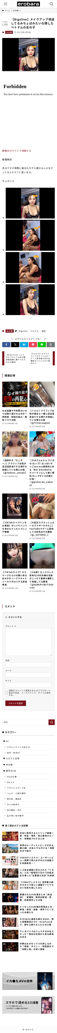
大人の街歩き (13, 804)
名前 (7, 660)
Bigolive (23, 331)
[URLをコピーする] (51, 344)
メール (8, 670)
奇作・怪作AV (13, 752)
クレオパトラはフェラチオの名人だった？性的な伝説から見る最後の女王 (37, 934)
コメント (11, 626)
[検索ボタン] (51, 4)
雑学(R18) (11, 770)
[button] (6, 344)
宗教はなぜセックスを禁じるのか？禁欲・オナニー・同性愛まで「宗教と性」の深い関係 (37, 946)
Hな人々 (11, 782)
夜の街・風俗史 (14, 798)
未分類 (9, 32)
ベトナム (34, 331)
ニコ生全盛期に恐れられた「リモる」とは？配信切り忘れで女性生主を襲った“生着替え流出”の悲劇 (37, 872)
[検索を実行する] (51, 722)
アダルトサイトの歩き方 (18, 747)
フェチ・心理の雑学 (16, 793)
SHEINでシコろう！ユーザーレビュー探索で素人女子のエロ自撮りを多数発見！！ (37, 860)
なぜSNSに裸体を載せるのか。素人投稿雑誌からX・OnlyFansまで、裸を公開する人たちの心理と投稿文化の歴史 (37, 922)
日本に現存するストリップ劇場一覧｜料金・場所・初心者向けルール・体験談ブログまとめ (37, 836)
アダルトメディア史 (16, 787)
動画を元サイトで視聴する (16, 150)
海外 (44, 331)
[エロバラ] (28, 4)
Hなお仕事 (12, 776)
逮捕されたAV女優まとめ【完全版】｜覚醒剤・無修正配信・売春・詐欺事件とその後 (36, 897)
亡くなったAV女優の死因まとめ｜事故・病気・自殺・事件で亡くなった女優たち (37, 909)
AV (7, 741)
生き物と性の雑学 (15, 815)
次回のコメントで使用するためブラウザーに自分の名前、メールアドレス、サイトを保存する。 (30, 692)
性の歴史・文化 (14, 810)
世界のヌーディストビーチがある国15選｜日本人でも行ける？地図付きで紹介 (37, 848)
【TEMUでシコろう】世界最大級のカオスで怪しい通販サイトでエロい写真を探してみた (37, 885)
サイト (8, 680)
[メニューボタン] (6, 4)
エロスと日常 (12, 758)
